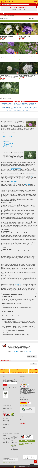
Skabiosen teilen (6, 144)
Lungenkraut (16, 108)
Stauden (23, 124)
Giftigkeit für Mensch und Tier (7, 146)
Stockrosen (11, 103)
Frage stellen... (33, 363)
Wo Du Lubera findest (6, 423)
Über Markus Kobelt (6, 420)
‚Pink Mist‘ (32, 176)
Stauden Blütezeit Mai (17, 110)
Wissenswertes (5, 147)
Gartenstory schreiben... (31, 356)
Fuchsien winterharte (23, 108)
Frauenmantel (13, 171)
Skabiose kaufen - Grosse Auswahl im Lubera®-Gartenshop (12, 137)
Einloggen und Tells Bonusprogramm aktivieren (27, 441)
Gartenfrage (13, 445)
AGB (20, 419)
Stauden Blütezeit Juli (33, 107)
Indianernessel (5, 108)
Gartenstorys (5, 441)
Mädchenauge (9, 110)
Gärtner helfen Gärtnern (6, 438)
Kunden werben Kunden (6, 439)
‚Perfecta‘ (16, 168)
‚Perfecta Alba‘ (12, 169)
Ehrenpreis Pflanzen (16, 104)
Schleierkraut (16, 103)
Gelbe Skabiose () (8, 183)
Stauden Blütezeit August (18, 107)
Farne (11, 107)
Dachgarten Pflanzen (23, 103)
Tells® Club (4, 435)
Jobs (3, 425)
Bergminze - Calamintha (19, 106)
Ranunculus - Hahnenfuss (29, 106)
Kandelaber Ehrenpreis (5, 107)
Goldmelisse (26, 107)
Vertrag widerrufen (23, 423)
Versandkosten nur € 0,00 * (24, 399)
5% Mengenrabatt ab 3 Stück (7, 408)
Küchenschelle (19, 171)
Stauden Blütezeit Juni (27, 110)
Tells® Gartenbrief (6, 442)
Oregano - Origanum (32, 103)
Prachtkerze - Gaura (31, 108)
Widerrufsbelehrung (23, 422)
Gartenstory (13, 443)
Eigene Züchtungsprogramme (7, 409)
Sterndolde (23, 104)
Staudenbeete (11, 106)
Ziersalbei (11, 108)
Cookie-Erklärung (22, 420)
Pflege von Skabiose (6, 141)
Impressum (21, 416)
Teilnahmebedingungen (27, 351)
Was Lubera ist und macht (7, 421)
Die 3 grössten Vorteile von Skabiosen (9, 136)
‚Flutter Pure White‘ (14, 181)
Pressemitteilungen (6, 424)
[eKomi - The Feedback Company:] (23, 409)
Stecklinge (5, 145)
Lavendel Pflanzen (4, 103)
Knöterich (4, 104)
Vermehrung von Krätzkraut (7, 142)
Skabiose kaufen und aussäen (8, 143)
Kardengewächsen (18, 284)
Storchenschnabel (26, 171)
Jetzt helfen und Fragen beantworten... (9, 462)
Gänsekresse (9, 104)
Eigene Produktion (5, 411)
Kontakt (4, 427)
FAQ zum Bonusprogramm (16, 351)
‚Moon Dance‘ (27, 184)
